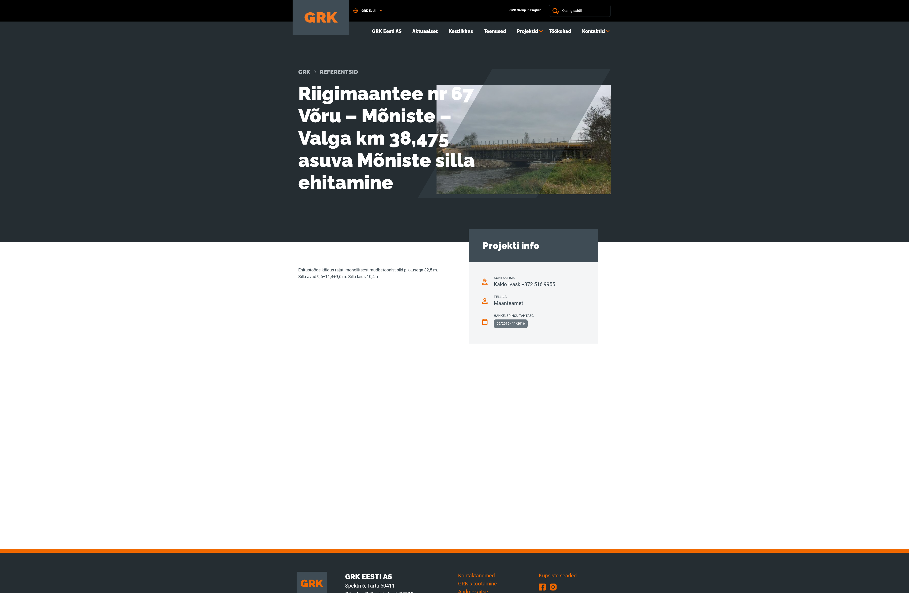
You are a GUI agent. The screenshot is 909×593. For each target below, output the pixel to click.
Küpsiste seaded (558, 576)
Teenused (495, 31)
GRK (304, 71)
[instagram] (555, 586)
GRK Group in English (525, 10)
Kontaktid (593, 31)
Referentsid (339, 71)
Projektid (527, 31)
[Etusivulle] (321, 17)
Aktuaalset (425, 31)
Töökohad (560, 31)
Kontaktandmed (476, 576)
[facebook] (544, 586)
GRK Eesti (368, 11)
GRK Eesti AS (386, 31)
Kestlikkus (461, 31)
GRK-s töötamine (477, 584)
